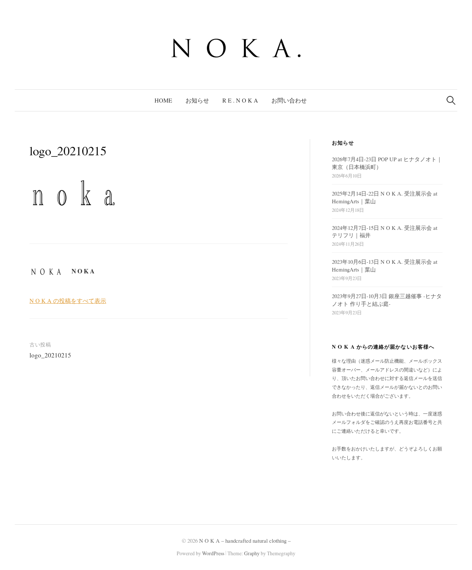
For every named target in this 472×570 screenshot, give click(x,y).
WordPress (213, 553)
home (163, 100)
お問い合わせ (289, 100)
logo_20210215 (50, 355)
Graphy (252, 553)
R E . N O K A (240, 100)
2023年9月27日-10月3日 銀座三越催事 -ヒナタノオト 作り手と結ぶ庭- (387, 299)
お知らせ (197, 100)
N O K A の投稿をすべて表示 (68, 300)
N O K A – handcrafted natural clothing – (245, 540)
